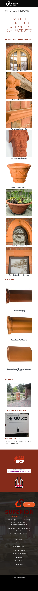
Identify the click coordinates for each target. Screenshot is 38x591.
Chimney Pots (19, 539)
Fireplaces (19, 543)
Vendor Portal (19, 564)
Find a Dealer (19, 561)
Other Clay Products (19, 550)
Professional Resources (19, 553)
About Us (19, 557)
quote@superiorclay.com (19, 524)
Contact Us (29, 504)
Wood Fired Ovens (19, 546)
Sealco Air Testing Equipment (16, 410)
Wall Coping (9, 279)
